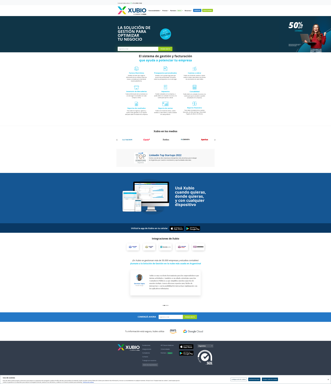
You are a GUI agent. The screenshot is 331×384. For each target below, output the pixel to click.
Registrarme (207, 10)
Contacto (145, 357)
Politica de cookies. (88, 382)
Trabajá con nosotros (149, 360)
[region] (165, 379)
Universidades (165, 349)
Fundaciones (146, 345)
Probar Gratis (165, 49)
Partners (175, 11)
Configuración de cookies (239, 379)
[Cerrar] (328, 379)
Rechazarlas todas (254, 379)
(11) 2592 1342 (137, 3)
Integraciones (146, 349)
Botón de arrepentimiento (150, 365)
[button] (163, 305)
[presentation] (116, 139)
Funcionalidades (154, 11)
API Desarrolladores (167, 345)
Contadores (146, 353)
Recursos (188, 11)
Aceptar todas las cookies (270, 379)
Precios (164, 11)
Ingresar (197, 10)
